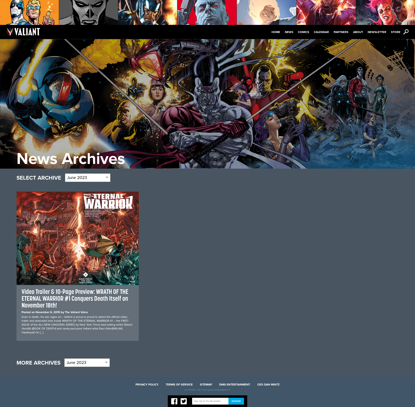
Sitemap (206, 384)
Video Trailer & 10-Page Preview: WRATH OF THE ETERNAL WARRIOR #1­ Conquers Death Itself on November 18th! (75, 298)
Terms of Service (179, 384)
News (289, 32)
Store (395, 32)
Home (276, 32)
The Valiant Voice (76, 312)
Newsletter (377, 32)
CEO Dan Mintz (268, 384)
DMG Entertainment (234, 384)
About (358, 32)
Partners (341, 32)
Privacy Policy (147, 384)
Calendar (321, 32)
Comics (303, 32)
